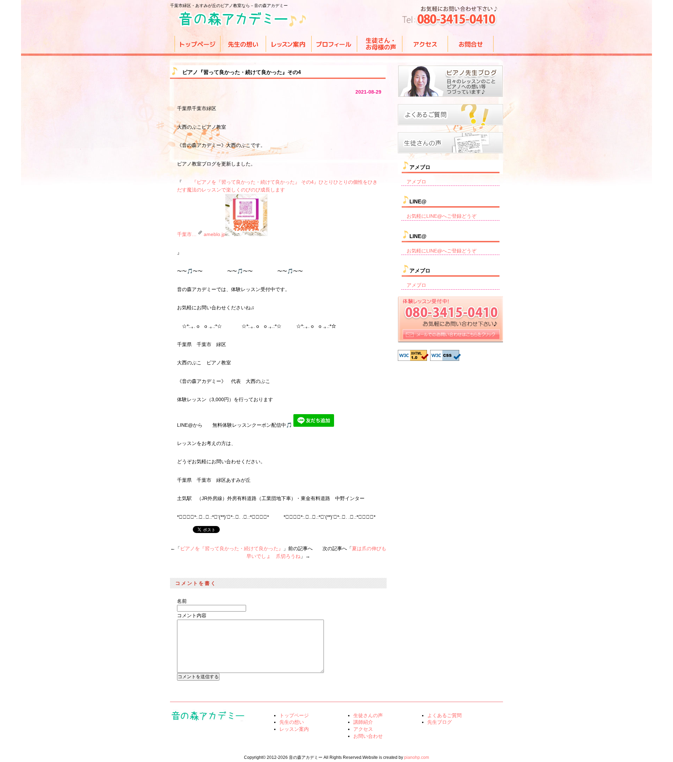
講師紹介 (363, 722)
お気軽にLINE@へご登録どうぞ (441, 216)
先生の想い (291, 722)
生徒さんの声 (368, 715)
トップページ (294, 715)
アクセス (363, 729)
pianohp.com (416, 757)
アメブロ (416, 181)
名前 (182, 601)
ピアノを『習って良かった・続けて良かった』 (231, 548)
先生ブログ (439, 722)
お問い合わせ (368, 736)
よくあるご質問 (444, 715)
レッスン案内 (294, 729)
